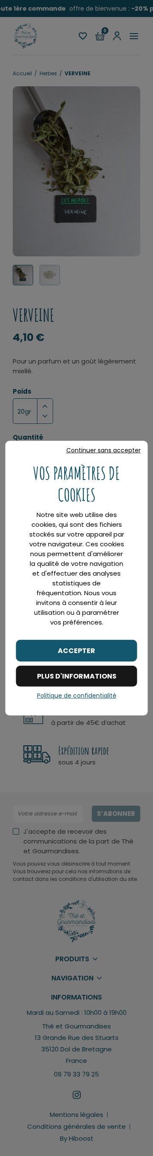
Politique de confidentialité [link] (76, 695)
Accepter (76, 650)
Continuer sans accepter (103, 450)
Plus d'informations (76, 676)
